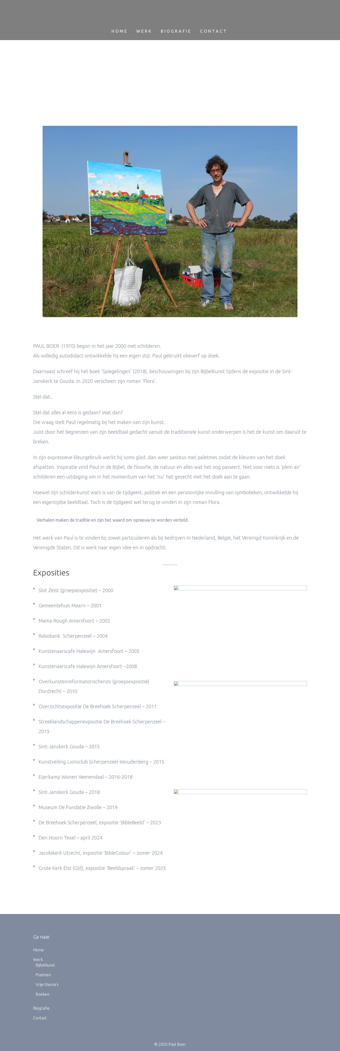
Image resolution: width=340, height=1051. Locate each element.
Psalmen (43, 975)
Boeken (42, 994)
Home (38, 950)
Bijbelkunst (45, 965)
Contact (40, 1018)
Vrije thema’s (47, 984)
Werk (38, 959)
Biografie (41, 1008)
